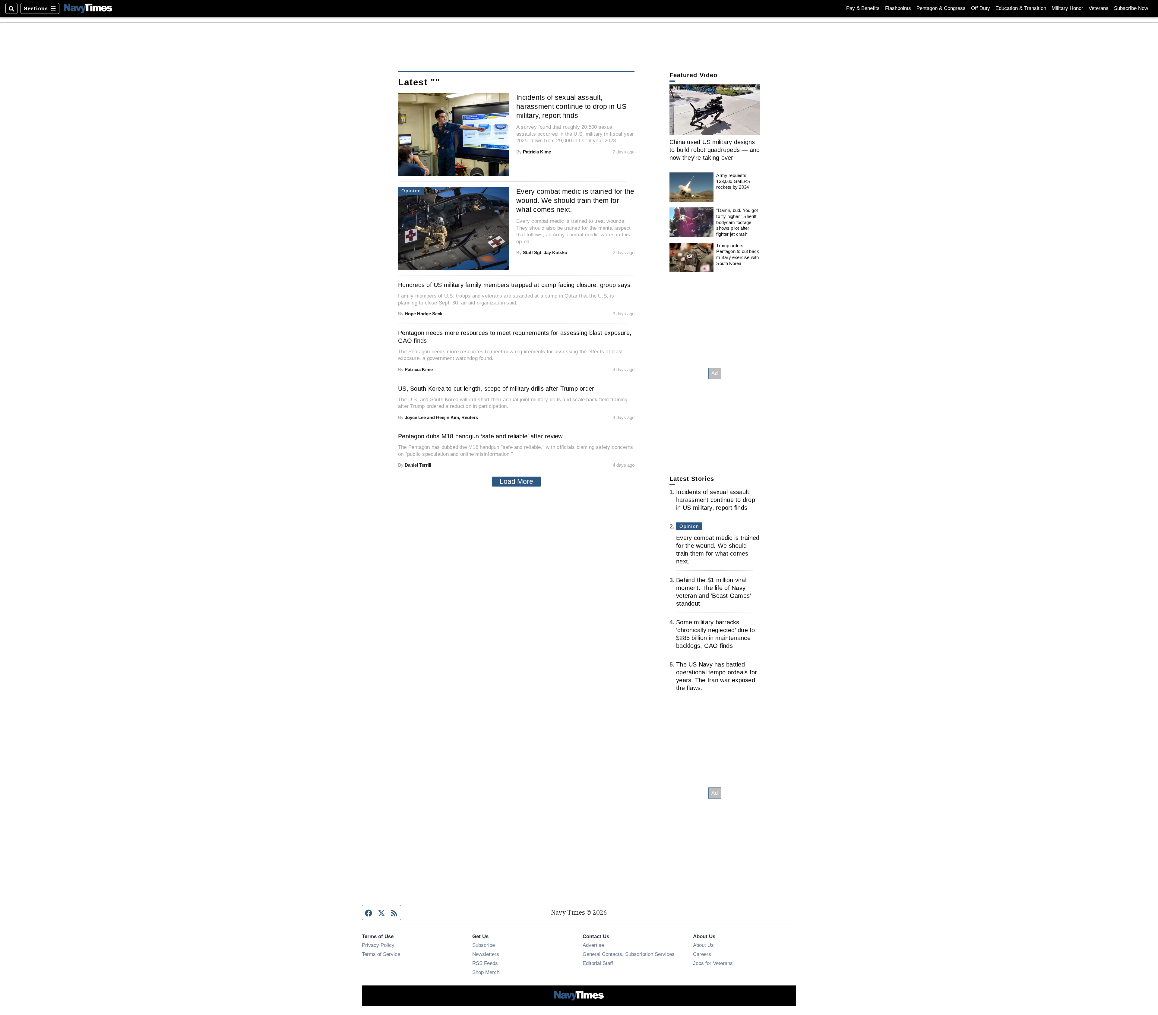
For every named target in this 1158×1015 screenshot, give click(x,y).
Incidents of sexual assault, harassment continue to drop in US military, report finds (571, 106)
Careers (702, 954)
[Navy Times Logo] (88, 8)
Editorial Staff (598, 963)
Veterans (1099, 8)
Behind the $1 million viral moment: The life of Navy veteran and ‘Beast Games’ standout (713, 592)
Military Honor (1067, 8)
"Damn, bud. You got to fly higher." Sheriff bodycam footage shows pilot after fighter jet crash (737, 222)
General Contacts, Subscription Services (629, 954)
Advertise (593, 945)
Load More (516, 481)
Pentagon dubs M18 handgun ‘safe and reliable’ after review (480, 436)
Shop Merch (485, 972)
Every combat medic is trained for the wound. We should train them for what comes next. (575, 200)
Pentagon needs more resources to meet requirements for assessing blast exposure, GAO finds (514, 336)
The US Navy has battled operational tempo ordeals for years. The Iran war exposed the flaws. (716, 676)
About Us (703, 945)
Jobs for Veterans (713, 963)
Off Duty (980, 8)
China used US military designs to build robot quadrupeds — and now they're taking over (714, 150)
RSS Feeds (485, 963)
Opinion (689, 526)
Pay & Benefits (863, 8)
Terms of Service (381, 954)
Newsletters (485, 954)
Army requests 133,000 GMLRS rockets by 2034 (733, 181)
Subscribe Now (1131, 8)
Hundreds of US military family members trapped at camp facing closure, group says (514, 285)
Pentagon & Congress (941, 8)
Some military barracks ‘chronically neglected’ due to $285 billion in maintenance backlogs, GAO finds (715, 634)
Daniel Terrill (418, 465)
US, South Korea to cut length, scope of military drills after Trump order (496, 388)
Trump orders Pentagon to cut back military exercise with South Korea (737, 254)
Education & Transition (1020, 8)
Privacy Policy (378, 945)
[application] (714, 109)
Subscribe (483, 945)
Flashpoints (898, 8)
